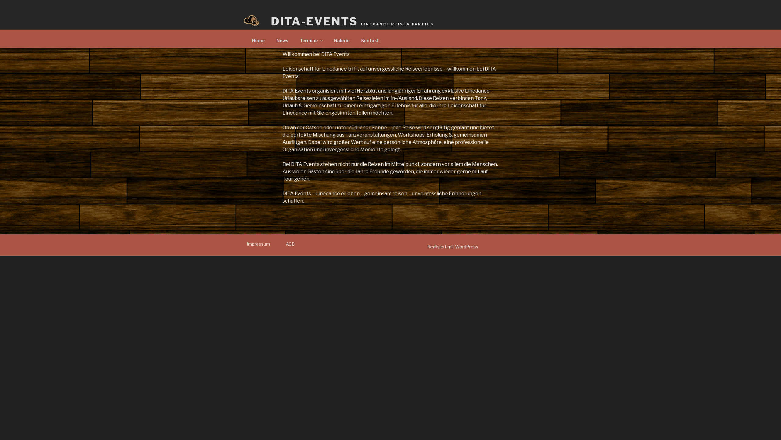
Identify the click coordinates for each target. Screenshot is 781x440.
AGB (290, 244)
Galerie (342, 40)
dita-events (352, 21)
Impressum (258, 244)
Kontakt (370, 40)
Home (258, 40)
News (282, 40)
